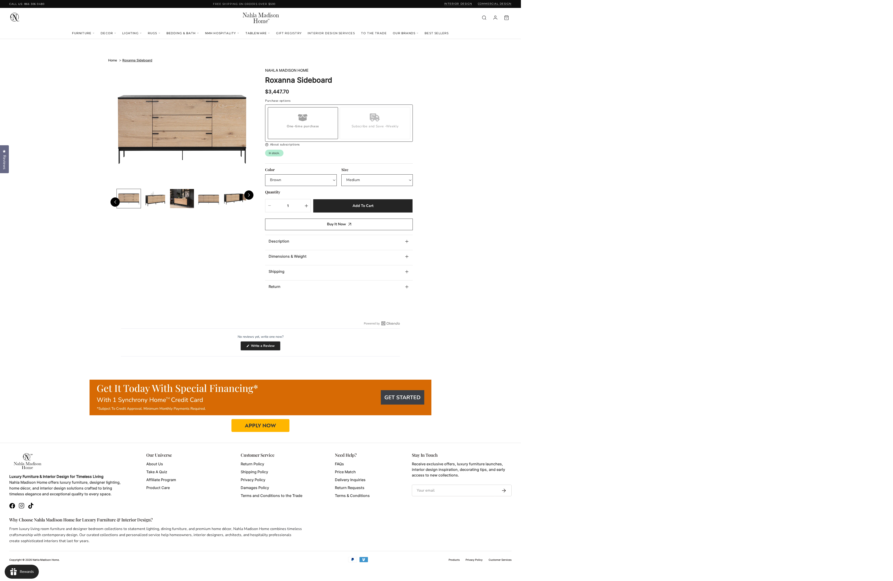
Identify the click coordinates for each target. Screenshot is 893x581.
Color (270, 169)
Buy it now (336, 224)
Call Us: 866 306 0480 (26, 4)
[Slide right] (248, 195)
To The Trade (374, 33)
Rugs (152, 33)
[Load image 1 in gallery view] (129, 198)
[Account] (495, 18)
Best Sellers (437, 33)
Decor (107, 33)
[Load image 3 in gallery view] (182, 198)
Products (454, 559)
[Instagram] (21, 506)
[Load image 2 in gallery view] (155, 198)
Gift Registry (289, 33)
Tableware (256, 33)
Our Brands (404, 33)
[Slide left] (115, 202)
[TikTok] (31, 506)
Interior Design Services (331, 33)
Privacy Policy (474, 559)
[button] (339, 144)
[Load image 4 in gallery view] (209, 198)
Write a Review (265, 347)
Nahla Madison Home (287, 70)
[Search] (484, 18)
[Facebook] (12, 506)
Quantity (272, 191)
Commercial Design (495, 3)
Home (112, 60)
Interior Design (458, 3)
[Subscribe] (503, 490)
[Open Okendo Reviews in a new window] (382, 323)
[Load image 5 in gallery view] (235, 198)
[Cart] (506, 18)
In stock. (274, 153)
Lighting (130, 33)
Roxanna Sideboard (137, 60)
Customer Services (500, 559)
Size (344, 169)
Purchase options (277, 101)
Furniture (81, 33)
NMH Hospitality (220, 33)
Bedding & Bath (181, 33)
